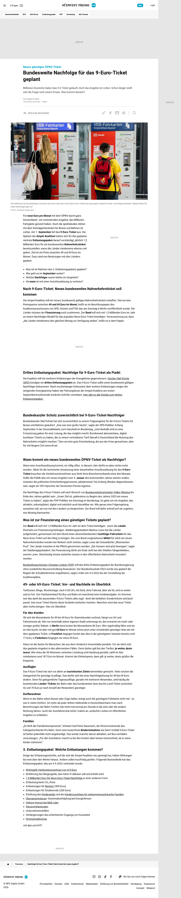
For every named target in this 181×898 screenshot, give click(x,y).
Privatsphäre (46, 884)
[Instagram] (94, 876)
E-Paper (14, 5)
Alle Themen (83, 14)
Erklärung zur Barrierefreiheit (114, 884)
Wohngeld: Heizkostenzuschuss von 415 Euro (51, 769)
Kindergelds (48, 794)
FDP (61, 14)
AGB (66, 884)
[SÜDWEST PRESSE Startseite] (79, 5)
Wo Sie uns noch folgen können (139, 876)
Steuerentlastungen (37, 806)
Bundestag (71, 14)
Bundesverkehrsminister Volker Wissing (108, 492)
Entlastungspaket (48, 14)
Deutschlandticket (12, 14)
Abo (140, 5)
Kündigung (136, 884)
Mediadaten (92, 884)
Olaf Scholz (34, 14)
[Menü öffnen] (4, 5)
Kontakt (140, 888)
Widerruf (150, 888)
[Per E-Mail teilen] (117, 113)
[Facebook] (111, 876)
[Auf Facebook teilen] (110, 113)
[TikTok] (105, 876)
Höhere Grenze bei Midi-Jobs (42, 802)
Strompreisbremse (36, 818)
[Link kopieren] (103, 113)
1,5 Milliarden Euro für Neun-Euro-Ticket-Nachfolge (54, 778)
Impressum (149, 884)
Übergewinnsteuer (36, 798)
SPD (24, 14)
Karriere (58, 884)
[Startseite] (8, 864)
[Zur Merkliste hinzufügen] (133, 113)
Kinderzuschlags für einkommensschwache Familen (94, 794)
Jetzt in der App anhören (38, 113)
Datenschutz (77, 884)
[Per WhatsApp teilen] (124, 113)
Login (152, 5)
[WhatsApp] (99, 876)
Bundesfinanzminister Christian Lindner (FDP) (48, 564)
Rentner (49, 786)
